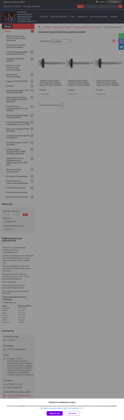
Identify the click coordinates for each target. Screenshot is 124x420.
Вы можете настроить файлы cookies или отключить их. (61, 408)
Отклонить (72, 413)
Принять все (55, 413)
